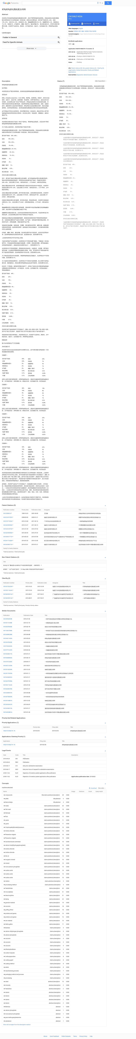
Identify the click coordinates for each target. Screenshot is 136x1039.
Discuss (95, 75)
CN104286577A (7, 544)
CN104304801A (7, 712)
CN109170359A (7, 673)
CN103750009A (7, 696)
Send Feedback (54, 1036)
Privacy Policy (83, 1036)
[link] (7, 795)
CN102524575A (7, 529)
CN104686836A (7, 658)
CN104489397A (7, 692)
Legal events (72, 70)
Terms (75, 1036)
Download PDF (75, 23)
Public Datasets (66, 1036)
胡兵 (79, 31)
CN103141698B (7, 623)
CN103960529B (7, 619)
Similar (97, 23)
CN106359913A (7, 594)
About (45, 1036)
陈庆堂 (94, 31)
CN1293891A (7, 513)
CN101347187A (7, 517)
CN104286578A (7, 689)
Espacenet (80, 75)
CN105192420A (7, 586)
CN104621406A (7, 638)
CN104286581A (7, 677)
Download (93, 788)
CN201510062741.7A (9, 730)
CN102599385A (7, 533)
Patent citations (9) (76, 68)
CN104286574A (7, 708)
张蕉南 (76, 31)
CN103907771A (7, 536)
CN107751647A (7, 650)
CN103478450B (7, 642)
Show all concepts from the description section (17, 1024)
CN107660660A (7, 646)
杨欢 (83, 31)
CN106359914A (7, 598)
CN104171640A (7, 540)
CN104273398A (7, 681)
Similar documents (81, 70)
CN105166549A (7, 669)
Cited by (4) (100, 68)
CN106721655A (7, 665)
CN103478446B (7, 626)
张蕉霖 (87, 31)
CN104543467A (7, 704)
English (81, 28)
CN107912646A (7, 661)
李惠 (90, 31)
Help (91, 1036)
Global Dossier (87, 75)
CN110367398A (7, 630)
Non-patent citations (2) (89, 68)
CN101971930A (7, 521)
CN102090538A (7, 525)
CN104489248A (7, 634)
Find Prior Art (87, 23)
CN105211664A (7, 590)
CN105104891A (7, 700)
